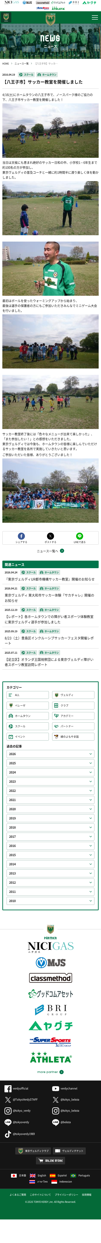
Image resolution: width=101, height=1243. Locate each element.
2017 (12, 836)
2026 (12, 754)
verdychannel (69, 1088)
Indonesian (65, 1181)
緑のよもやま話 (70, 737)
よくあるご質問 (18, 1194)
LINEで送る (80, 541)
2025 (12, 763)
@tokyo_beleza (70, 1099)
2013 (12, 873)
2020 (12, 809)
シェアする (21, 541)
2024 (12, 772)
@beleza (66, 1122)
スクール (28, 74)
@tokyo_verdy (22, 1111)
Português (84, 1175)
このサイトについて (40, 1194)
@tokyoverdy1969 (24, 1134)
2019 (12, 818)
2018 (12, 827)
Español (62, 1175)
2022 (12, 791)
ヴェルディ (67, 695)
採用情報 (86, 1194)
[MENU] (95, 17)
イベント (20, 737)
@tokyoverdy (21, 1122)
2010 (12, 901)
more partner (47, 1072)
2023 (12, 781)
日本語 (22, 1175)
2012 (12, 882)
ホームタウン (49, 74)
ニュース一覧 (22, 63)
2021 (12, 800)
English (42, 1175)
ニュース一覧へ (47, 551)
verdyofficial (20, 1088)
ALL (17, 695)
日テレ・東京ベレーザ (6, 17)
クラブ (64, 706)
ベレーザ (20, 706)
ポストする (50, 541)
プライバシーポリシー (66, 1194)
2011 (12, 892)
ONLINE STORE (54, 1160)
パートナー (67, 726)
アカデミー (67, 716)
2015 (12, 855)
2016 (12, 846)
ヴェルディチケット (72, 1151)
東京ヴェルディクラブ (37, 1151)
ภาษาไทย (42, 1181)
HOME (5, 63)
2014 (12, 864)
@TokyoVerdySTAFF (25, 1099)
